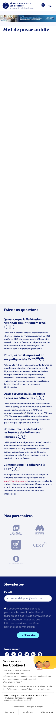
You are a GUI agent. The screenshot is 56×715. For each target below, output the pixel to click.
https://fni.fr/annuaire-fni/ (16, 481)
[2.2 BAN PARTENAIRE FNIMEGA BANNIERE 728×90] (28, 20)
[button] (49, 5)
